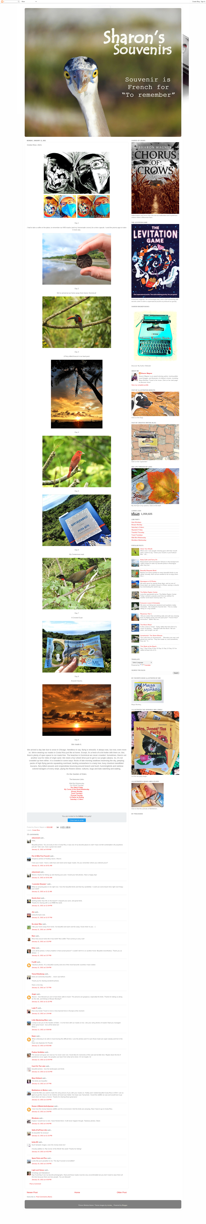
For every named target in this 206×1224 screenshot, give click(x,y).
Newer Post (32, 1192)
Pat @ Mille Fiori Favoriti (41, 856)
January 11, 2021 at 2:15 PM (41, 941)
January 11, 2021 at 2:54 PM (41, 967)
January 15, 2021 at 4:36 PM (41, 1179)
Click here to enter (77, 820)
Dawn (34, 1036)
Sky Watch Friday (76, 787)
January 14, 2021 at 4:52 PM (41, 1151)
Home (77, 1192)
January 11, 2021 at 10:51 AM (42, 865)
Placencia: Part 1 (146, 614)
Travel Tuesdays (77, 793)
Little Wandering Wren (40, 1020)
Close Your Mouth (146, 549)
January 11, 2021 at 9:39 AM (41, 849)
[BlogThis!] (63, 827)
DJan (34, 948)
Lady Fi (34, 1008)
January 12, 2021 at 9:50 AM (41, 1045)
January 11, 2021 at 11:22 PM (42, 1001)
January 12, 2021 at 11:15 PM (42, 1135)
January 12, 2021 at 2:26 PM (41, 1100)
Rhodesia (35, 1118)
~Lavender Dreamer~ (39, 884)
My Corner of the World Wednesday (76, 789)
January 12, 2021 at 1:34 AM (41, 1013)
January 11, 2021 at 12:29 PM (42, 905)
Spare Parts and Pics (39, 1158)
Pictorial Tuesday (77, 795)
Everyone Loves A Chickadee (150, 603)
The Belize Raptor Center (149, 592)
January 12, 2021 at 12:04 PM (42, 1059)
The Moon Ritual (145, 625)
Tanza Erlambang (38, 974)
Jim (33, 912)
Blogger (124, 1205)
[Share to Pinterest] (69, 827)
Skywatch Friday (137, 530)
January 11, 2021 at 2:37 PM (41, 955)
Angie (34, 994)
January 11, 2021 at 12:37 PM (42, 917)
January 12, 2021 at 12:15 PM (42, 1072)
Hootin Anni (36, 898)
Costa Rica (36, 830)
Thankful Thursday (137, 532)
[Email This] (61, 827)
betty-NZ (35, 1142)
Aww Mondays (136, 522)
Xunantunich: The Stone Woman (151, 635)
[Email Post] (57, 827)
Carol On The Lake (38, 1066)
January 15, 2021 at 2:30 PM (41, 1163)
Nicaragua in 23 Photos (148, 581)
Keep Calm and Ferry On (148, 559)
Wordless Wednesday (138, 540)
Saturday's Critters (76, 799)
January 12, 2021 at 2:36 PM (41, 1111)
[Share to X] (65, 827)
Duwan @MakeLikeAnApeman (43, 1106)
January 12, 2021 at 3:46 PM (41, 1123)
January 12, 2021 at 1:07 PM (41, 1083)
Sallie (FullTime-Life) (39, 1130)
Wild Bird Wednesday (76, 783)
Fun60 (34, 962)
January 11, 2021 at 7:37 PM (41, 987)
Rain (34, 936)
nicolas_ (110, 1205)
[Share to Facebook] (67, 827)
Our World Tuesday (77, 785)
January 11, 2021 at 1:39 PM (41, 929)
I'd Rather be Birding (77, 797)
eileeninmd (36, 838)
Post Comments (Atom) (44, 1197)
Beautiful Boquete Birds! (148, 570)
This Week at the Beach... (149, 646)
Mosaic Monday (76, 791)
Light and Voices (38, 1170)
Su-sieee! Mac (37, 924)
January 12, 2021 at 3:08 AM (41, 1029)
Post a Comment (35, 1184)
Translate (147, 665)
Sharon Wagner (146, 373)
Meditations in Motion (40, 1090)
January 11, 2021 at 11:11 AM (42, 891)
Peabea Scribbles (38, 1052)
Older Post (122, 1192)
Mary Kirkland (37, 1078)
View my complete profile (139, 385)
